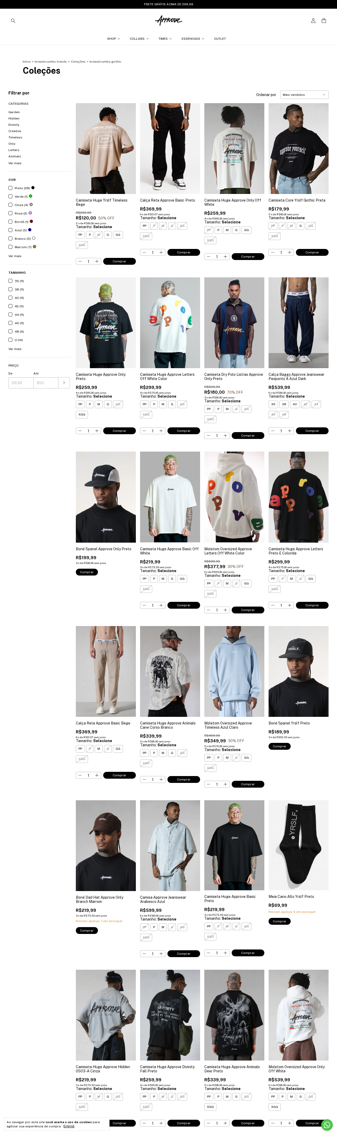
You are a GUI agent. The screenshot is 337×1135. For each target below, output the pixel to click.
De (10, 373)
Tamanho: (94, 227)
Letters (13, 150)
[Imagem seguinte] (128, 145)
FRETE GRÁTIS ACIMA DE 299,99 (168, 4)
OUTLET (220, 39)
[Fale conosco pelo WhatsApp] (327, 1125)
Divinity (13, 125)
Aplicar (64, 382)
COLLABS (137, 39)
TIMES (163, 39)
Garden (14, 112)
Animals (14, 156)
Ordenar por (266, 95)
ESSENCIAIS (191, 39)
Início (27, 61)
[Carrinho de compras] (323, 20)
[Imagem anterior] (84, 145)
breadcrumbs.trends (51, 61)
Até (36, 373)
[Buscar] (13, 20)
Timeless (15, 137)
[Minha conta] (313, 20)
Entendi (69, 1126)
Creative (14, 131)
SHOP (111, 39)
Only (11, 144)
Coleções (78, 61)
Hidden (13, 118)
